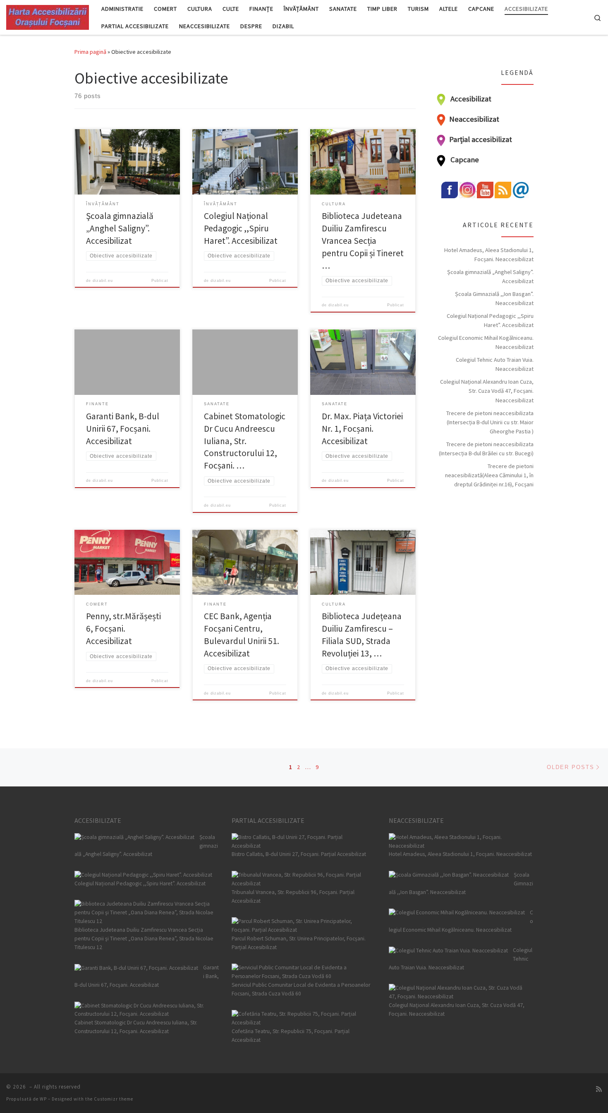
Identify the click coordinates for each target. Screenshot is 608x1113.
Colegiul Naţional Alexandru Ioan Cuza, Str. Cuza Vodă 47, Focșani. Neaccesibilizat (487, 391)
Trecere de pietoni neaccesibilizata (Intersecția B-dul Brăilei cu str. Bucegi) (486, 448)
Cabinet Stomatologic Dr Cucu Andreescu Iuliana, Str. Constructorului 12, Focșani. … (244, 441)
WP (43, 1099)
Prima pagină (90, 51)
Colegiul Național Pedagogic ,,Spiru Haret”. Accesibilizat (241, 228)
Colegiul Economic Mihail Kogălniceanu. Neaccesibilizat (486, 342)
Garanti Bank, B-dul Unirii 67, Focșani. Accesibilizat (122, 429)
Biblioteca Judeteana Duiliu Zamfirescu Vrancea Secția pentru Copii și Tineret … (363, 240)
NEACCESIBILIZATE (416, 820)
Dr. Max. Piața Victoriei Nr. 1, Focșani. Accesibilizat (362, 429)
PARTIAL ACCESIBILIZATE (268, 820)
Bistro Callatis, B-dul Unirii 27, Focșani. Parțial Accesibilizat (299, 854)
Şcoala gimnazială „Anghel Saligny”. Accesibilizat (119, 228)
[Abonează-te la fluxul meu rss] (599, 1089)
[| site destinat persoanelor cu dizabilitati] (47, 16)
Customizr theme (113, 1099)
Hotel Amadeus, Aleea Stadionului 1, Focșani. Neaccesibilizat (489, 254)
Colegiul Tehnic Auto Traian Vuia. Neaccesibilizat (495, 364)
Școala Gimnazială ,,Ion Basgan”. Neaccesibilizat (494, 298)
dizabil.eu (103, 281)
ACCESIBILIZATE (97, 820)
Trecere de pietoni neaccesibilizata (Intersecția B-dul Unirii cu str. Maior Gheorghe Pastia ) (490, 422)
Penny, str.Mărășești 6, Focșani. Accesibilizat (123, 629)
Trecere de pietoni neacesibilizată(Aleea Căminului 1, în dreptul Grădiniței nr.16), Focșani (489, 475)
